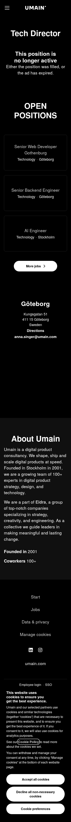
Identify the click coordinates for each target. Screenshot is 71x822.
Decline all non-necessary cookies (35, 794)
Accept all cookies (35, 779)
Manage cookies (35, 634)
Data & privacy (35, 622)
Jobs (35, 609)
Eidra (41, 502)
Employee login (30, 684)
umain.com (35, 663)
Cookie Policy (28, 742)
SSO (48, 684)
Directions (35, 330)
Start (35, 597)
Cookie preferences (35, 808)
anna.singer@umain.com (35, 336)
